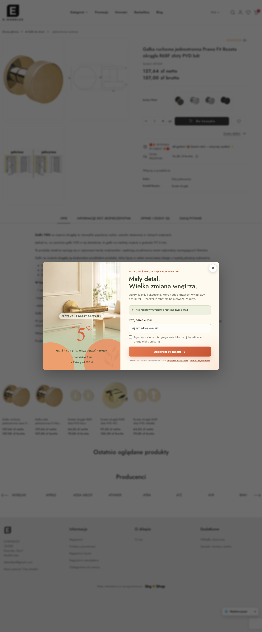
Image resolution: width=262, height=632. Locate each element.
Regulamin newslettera (177, 360)
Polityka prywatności (200, 360)
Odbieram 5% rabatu (170, 351)
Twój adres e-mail (140, 320)
